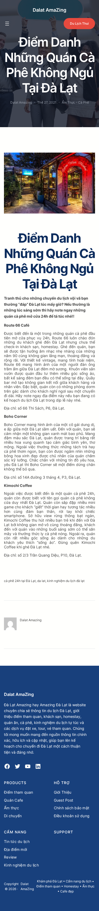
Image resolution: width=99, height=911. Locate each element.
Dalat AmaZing (49, 10)
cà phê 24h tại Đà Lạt (20, 581)
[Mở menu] (7, 23)
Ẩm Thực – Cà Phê (75, 102)
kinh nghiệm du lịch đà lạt (65, 581)
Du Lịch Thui (79, 23)
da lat (41, 581)
